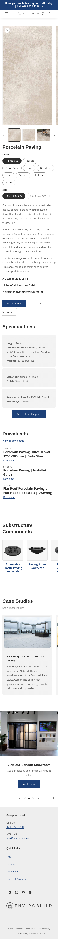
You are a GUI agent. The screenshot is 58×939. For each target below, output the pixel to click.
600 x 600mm (14, 195)
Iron (8, 175)
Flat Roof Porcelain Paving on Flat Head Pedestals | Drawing (27, 490)
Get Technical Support (29, 414)
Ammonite (12, 160)
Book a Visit (29, 784)
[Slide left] (3, 135)
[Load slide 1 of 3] (25, 798)
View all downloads (13, 440)
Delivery (10, 864)
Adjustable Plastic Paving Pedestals (13, 568)
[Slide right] (54, 135)
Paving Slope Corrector (37, 566)
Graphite (45, 167)
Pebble (39, 175)
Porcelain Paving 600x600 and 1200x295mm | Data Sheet (26, 454)
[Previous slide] (19, 798)
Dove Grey (12, 167)
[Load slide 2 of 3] (29, 798)
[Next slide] (38, 798)
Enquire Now (14, 303)
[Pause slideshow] (54, 798)
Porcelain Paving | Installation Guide (27, 472)
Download (9, 460)
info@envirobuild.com (18, 838)
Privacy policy (44, 928)
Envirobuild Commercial (25, 928)
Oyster (23, 175)
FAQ (8, 857)
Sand (9, 182)
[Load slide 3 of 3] (33, 798)
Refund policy (22, 933)
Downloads (12, 871)
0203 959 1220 (15, 827)
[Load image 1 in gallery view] (14, 135)
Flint (29, 167)
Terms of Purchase (16, 878)
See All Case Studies (13, 607)
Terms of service (38, 933)
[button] (6, 13)
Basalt (30, 160)
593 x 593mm (40, 196)
